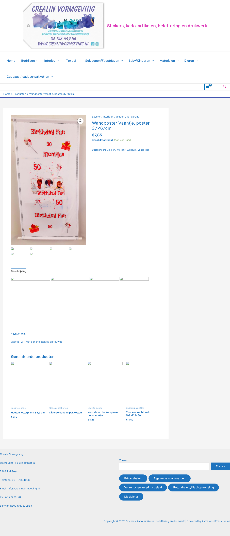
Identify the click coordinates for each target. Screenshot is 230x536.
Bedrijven (28, 60)
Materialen (167, 60)
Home (11, 60)
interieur (108, 116)
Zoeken (123, 460)
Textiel (71, 60)
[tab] (18, 271)
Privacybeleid (133, 478)
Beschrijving (18, 271)
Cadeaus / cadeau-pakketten (28, 76)
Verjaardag (132, 116)
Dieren (189, 60)
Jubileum (119, 116)
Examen (96, 116)
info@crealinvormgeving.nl (24, 488)
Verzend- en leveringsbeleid (143, 487)
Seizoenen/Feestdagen (102, 60)
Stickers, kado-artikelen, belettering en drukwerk (157, 25)
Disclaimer (131, 496)
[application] (36, 60)
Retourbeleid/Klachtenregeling (193, 487)
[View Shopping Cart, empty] (207, 87)
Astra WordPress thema (216, 521)
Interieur (50, 60)
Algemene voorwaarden (170, 478)
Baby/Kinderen (139, 60)
